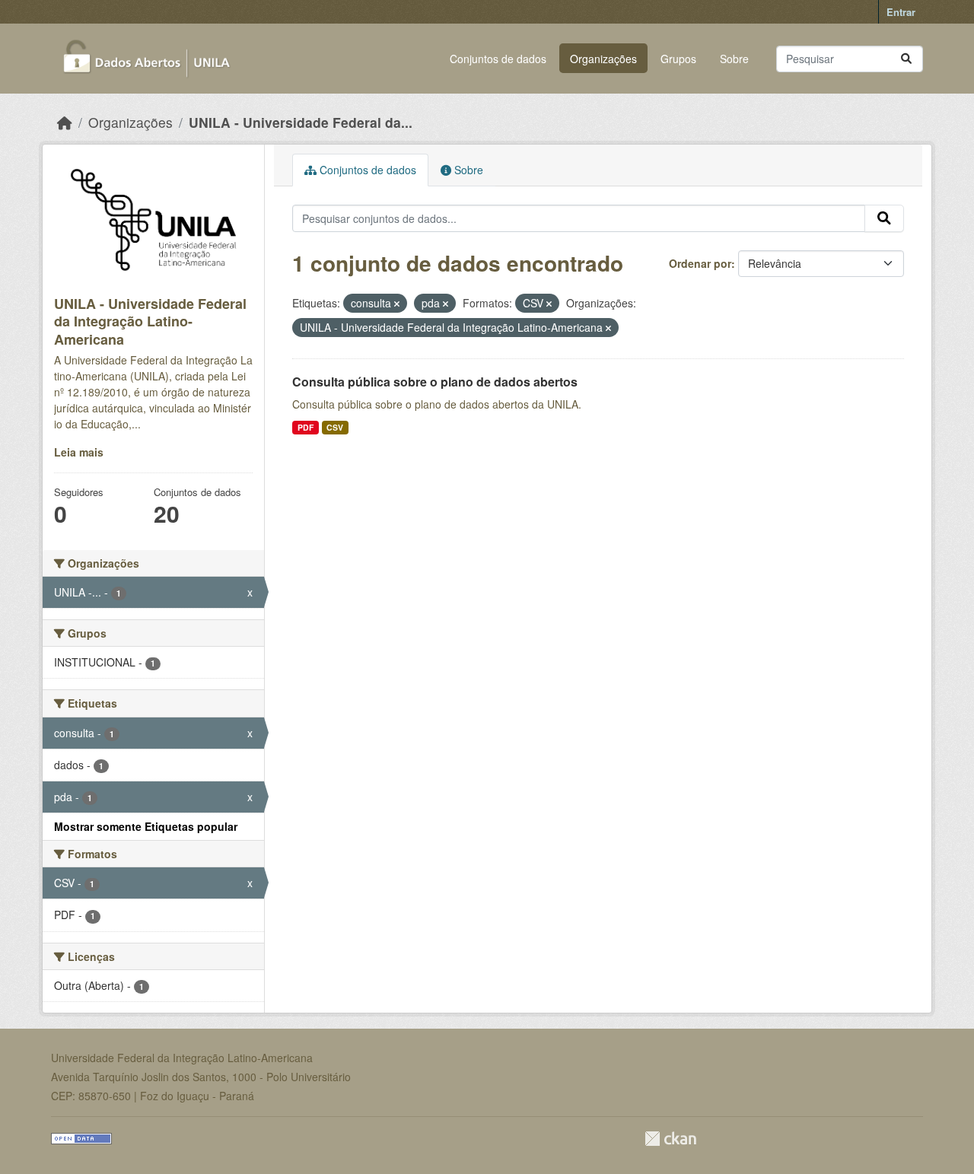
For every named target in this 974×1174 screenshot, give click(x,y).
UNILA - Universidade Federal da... (300, 122)
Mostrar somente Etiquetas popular (145, 826)
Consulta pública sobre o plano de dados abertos (435, 381)
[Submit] (906, 59)
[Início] (64, 122)
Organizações (603, 58)
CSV (334, 427)
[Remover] (396, 303)
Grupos (678, 58)
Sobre (734, 58)
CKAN (670, 1139)
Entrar (900, 12)
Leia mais (78, 452)
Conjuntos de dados (498, 58)
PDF (306, 427)
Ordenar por (700, 263)
